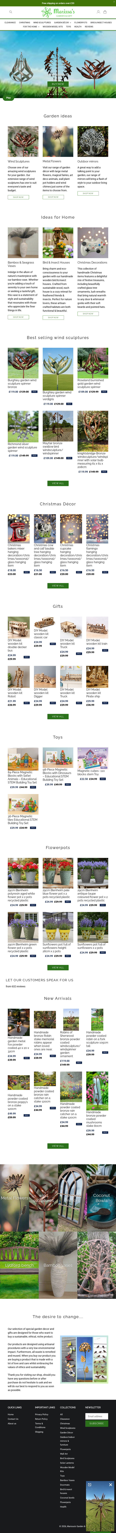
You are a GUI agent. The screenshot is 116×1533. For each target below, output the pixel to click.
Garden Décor (66, 1432)
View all (58, 483)
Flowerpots (65, 1449)
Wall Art (64, 1454)
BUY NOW (58, 84)
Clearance (65, 1419)
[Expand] (89, 1484)
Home (11, 1414)
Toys (62, 1476)
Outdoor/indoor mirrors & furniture (67, 1441)
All (61, 1414)
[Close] (110, 1484)
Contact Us (13, 1419)
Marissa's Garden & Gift (78, 1526)
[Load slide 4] (56, 94)
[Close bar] (114, 2)
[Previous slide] (43, 94)
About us (12, 1423)
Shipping (39, 1432)
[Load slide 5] (59, 94)
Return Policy (41, 1419)
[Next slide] (66, 94)
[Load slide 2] (51, 94)
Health (63, 1507)
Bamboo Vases (67, 1480)
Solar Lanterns (67, 1463)
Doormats (65, 1485)
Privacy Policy (41, 1414)
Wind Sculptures (67, 1428)
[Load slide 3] (53, 94)
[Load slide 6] (61, 94)
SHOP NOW (18, 197)
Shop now (88, 314)
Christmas (65, 1423)
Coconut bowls (67, 1497)
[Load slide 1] (48, 94)
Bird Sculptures (67, 1458)
